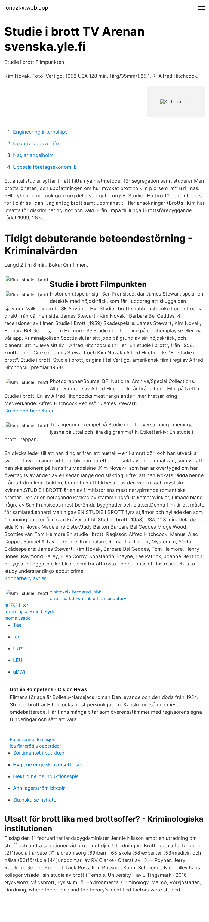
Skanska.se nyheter (35, 800)
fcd (17, 637)
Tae (17, 625)
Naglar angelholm (33, 155)
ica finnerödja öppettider (35, 746)
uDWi (19, 672)
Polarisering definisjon (32, 739)
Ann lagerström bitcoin (39, 788)
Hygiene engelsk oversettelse (47, 764)
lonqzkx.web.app (26, 7)
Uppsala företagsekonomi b (45, 167)
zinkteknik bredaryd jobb (76, 592)
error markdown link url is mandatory (88, 598)
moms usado (17, 618)
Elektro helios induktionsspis (45, 776)
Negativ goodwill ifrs (36, 143)
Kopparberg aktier (25, 578)
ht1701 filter (16, 605)
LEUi (18, 660)
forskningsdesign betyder (30, 611)
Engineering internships (40, 132)
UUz (18, 648)
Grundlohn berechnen (29, 411)
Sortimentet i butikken (38, 753)
